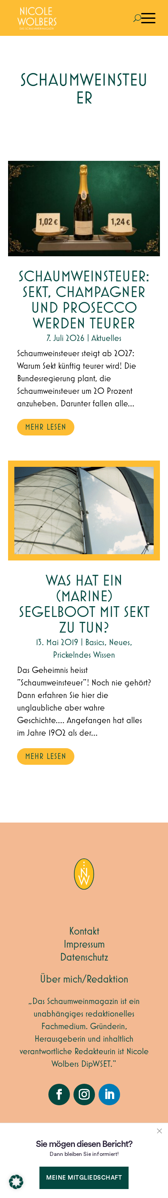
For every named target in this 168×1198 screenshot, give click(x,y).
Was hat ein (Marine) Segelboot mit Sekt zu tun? (84, 604)
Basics (94, 642)
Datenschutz (84, 957)
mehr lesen (45, 427)
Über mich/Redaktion (84, 979)
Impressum (84, 944)
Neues (119, 642)
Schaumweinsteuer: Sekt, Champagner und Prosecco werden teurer (84, 300)
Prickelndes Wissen (84, 655)
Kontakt (84, 931)
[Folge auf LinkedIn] (109, 1094)
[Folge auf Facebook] (59, 1094)
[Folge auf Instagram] (84, 1094)
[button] (16, 1182)
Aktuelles (106, 338)
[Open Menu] (148, 18)
